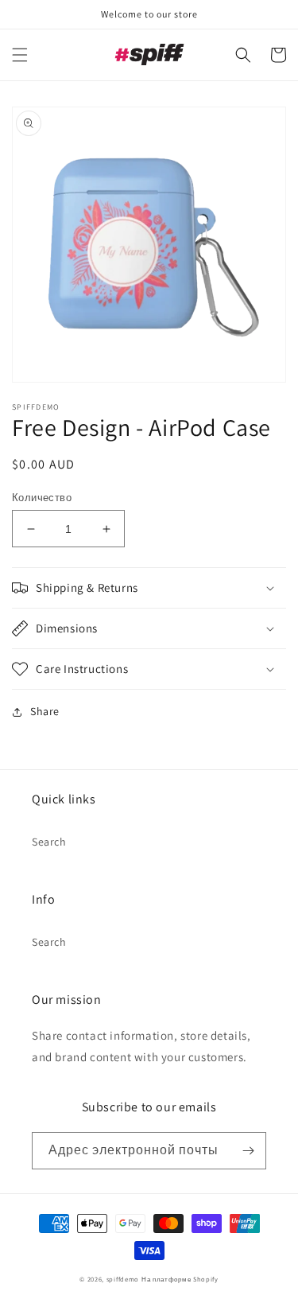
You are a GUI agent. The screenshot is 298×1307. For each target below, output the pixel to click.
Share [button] (45, 711)
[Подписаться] (247, 1150)
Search (49, 841)
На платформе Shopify (180, 1278)
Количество (42, 497)
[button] (19, 54)
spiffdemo (122, 1278)
